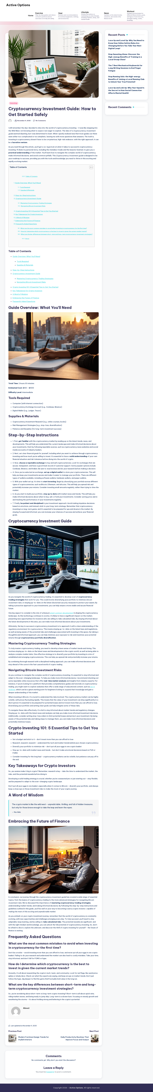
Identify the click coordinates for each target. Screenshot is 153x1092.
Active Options (18, 5)
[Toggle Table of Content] (90, 167)
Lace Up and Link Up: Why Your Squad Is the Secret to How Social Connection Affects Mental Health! (126, 90)
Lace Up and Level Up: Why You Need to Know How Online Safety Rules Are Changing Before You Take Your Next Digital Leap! (126, 44)
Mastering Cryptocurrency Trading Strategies (36, 203)
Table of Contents (31, 176)
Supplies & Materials (27, 190)
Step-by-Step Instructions (25, 195)
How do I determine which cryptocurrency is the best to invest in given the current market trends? (54, 231)
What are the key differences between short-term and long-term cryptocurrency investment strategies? (56, 234)
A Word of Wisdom (22, 218)
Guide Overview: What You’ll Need (28, 183)
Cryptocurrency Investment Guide (28, 199)
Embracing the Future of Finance (27, 221)
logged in (50, 1072)
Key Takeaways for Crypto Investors (29, 214)
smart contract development (61, 613)
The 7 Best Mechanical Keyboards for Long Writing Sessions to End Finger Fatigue (125, 68)
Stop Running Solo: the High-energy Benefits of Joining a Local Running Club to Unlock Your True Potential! (126, 79)
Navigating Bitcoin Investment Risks (33, 206)
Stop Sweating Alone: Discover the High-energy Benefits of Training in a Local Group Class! (125, 57)
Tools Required (25, 187)
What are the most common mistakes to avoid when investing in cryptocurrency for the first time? (54, 228)
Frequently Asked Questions (26, 224)
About (27, 238)
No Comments (41, 120)
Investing (13, 103)
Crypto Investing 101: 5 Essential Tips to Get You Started (37, 211)
